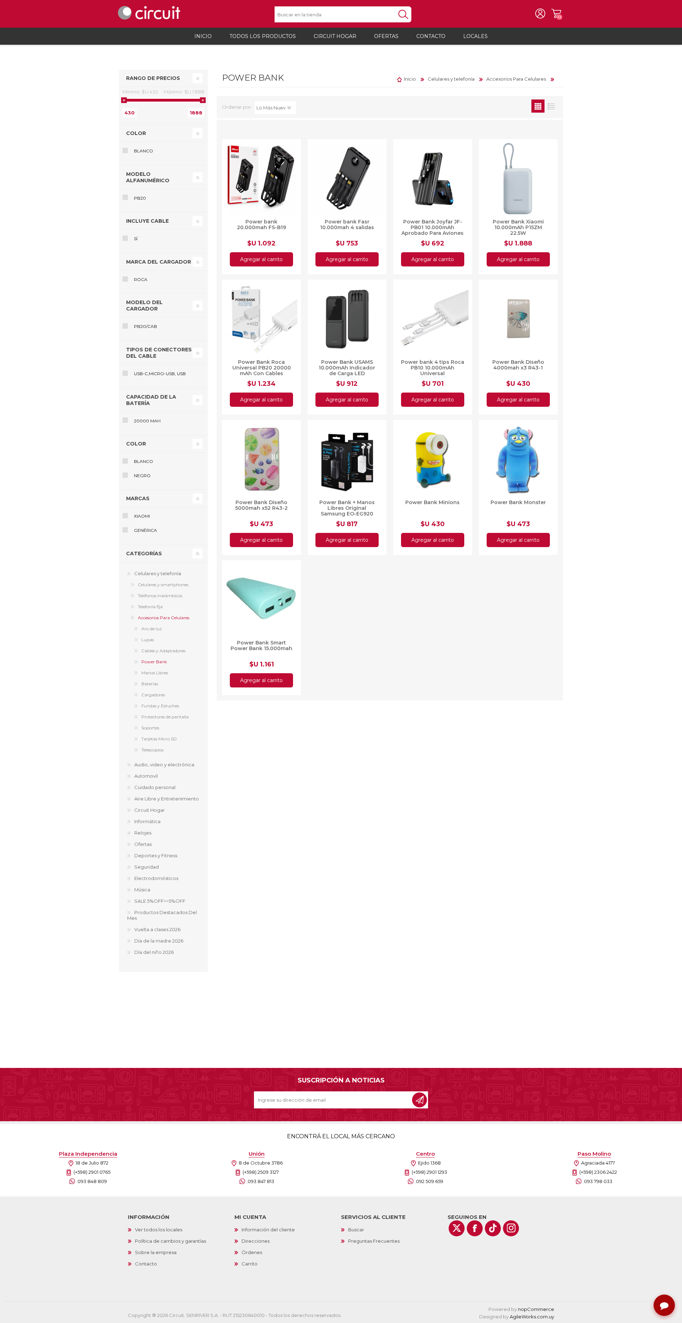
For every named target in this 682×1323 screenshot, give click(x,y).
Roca (140, 279)
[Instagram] (511, 1228)
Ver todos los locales (158, 1229)
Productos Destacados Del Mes (162, 915)
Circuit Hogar (149, 810)
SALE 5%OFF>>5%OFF (159, 901)
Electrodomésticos (156, 878)
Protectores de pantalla (165, 716)
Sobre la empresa (156, 1252)
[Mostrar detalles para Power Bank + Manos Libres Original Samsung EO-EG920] (347, 459)
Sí (135, 238)
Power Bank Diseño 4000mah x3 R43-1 (518, 365)
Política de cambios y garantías (170, 1241)
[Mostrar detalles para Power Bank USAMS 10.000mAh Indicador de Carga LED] (347, 319)
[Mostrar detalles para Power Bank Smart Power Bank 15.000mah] (261, 600)
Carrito (556, 14)
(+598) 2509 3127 (261, 1172)
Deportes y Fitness (155, 855)
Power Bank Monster (518, 502)
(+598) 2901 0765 (92, 1172)
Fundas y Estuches (160, 705)
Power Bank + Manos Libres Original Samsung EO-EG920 (347, 508)
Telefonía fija (150, 606)
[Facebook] (475, 1228)
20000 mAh (147, 420)
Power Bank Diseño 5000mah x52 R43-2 (261, 505)
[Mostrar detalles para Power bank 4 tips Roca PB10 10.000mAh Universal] (433, 319)
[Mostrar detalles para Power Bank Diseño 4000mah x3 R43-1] (518, 319)
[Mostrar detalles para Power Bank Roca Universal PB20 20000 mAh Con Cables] (261, 319)
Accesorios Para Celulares (163, 617)
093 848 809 (92, 1181)
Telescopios (152, 749)
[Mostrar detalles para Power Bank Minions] (433, 459)
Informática (147, 821)
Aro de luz (151, 628)
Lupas (147, 639)
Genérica (145, 530)
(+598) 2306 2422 (598, 1172)
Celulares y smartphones (163, 584)
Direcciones (256, 1241)
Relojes (142, 833)
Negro (142, 475)
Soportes (150, 727)
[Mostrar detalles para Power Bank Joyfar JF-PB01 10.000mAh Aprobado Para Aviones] (433, 179)
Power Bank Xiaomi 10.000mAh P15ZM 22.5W (518, 227)
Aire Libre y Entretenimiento (166, 798)
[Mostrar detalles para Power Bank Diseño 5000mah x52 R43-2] (261, 459)
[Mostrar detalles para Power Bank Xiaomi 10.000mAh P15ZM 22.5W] (518, 179)
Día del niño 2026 (154, 952)
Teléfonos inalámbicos (160, 595)
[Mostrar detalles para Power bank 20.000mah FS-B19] (261, 179)
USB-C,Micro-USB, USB (160, 373)
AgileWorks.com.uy (532, 1316)
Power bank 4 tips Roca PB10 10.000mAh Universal (432, 367)
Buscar (356, 1229)
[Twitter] (457, 1228)
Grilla (538, 106)
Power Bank (154, 661)
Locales (475, 36)
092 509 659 (429, 1181)
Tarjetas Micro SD (159, 738)
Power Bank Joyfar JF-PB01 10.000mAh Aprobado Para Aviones (432, 227)
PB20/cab (145, 326)
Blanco (143, 150)
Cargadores (153, 694)
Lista (551, 106)
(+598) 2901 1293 (429, 1172)
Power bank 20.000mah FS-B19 (261, 224)
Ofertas (143, 844)
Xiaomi (142, 516)
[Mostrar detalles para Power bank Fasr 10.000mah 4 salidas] (347, 179)
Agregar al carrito (261, 259)
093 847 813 (261, 1181)
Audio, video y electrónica (164, 764)
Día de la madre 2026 (158, 941)
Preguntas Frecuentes (374, 1241)
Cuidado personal (154, 787)
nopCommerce (536, 1309)
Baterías (149, 683)
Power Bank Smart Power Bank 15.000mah (261, 645)
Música (142, 889)
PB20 (140, 198)
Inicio (410, 79)
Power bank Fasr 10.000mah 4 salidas (347, 224)
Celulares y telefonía (157, 573)
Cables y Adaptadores (163, 650)
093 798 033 (598, 1181)
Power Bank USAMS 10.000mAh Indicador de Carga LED (347, 367)
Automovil (146, 776)
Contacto (146, 1264)
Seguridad (146, 867)
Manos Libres (154, 672)
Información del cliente (268, 1229)
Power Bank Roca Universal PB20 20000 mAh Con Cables (261, 367)
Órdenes (252, 1252)
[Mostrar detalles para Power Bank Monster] (518, 459)
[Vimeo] (493, 1228)
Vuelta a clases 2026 (157, 929)
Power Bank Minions (432, 502)
